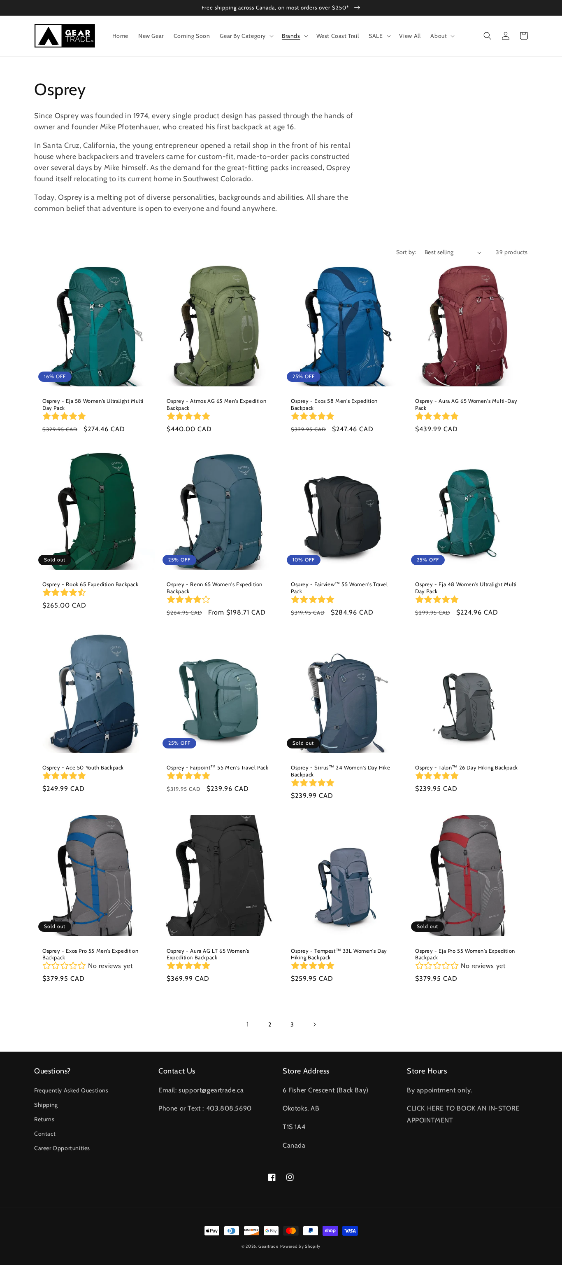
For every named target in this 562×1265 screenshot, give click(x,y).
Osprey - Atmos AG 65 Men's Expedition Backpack (216, 404)
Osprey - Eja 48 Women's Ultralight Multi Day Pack (466, 587)
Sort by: (406, 252)
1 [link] (247, 1024)
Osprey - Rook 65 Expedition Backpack (90, 584)
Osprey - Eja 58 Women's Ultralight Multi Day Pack (93, 404)
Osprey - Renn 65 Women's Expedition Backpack (214, 587)
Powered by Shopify (300, 1246)
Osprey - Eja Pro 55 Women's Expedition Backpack (465, 954)
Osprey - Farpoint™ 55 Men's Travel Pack (217, 767)
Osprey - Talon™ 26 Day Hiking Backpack (466, 767)
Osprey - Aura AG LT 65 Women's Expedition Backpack (208, 954)
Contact (45, 1133)
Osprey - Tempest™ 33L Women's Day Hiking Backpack (339, 954)
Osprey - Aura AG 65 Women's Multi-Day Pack (466, 404)
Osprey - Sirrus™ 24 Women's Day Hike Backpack (340, 771)
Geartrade (268, 1246)
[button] (246, 35)
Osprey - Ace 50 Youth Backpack (83, 767)
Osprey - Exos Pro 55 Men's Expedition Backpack (90, 954)
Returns (44, 1119)
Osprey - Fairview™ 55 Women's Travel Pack (339, 587)
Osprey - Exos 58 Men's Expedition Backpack (334, 404)
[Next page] (314, 1024)
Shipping (46, 1104)
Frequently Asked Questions (71, 1090)
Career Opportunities (62, 1148)
